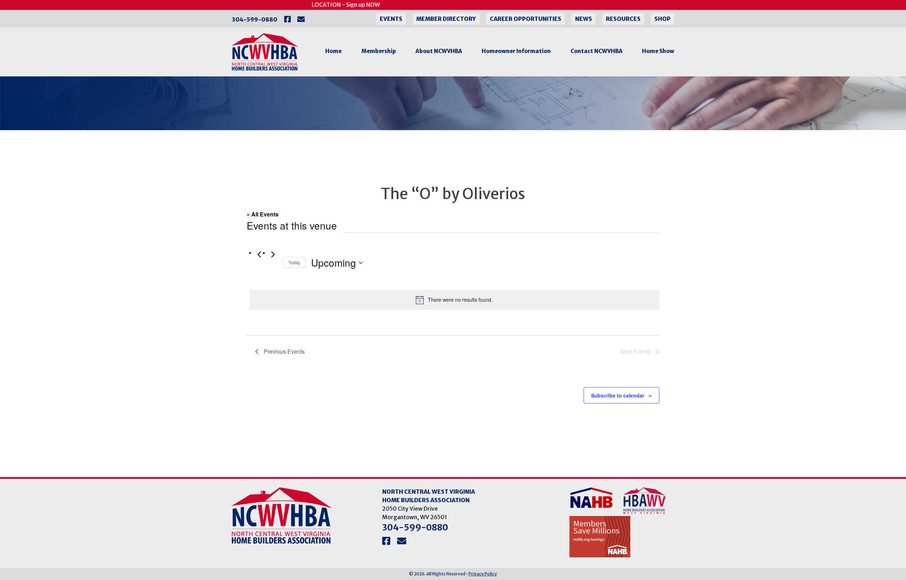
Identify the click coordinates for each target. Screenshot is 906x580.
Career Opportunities (525, 18)
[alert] (454, 300)
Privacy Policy (483, 573)
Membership (378, 51)
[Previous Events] (259, 254)
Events (391, 18)
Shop (662, 18)
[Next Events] (273, 254)
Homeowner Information (516, 51)
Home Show (658, 51)
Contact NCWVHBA (596, 51)
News (583, 18)
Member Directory (446, 18)
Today (294, 262)
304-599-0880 (254, 19)
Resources (623, 18)
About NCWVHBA (438, 51)
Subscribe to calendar (617, 395)
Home (333, 51)
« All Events (263, 214)
